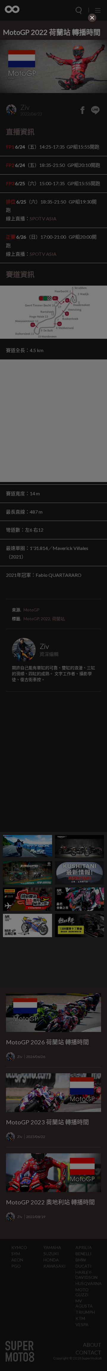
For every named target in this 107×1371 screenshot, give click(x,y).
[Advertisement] (53, 60)
